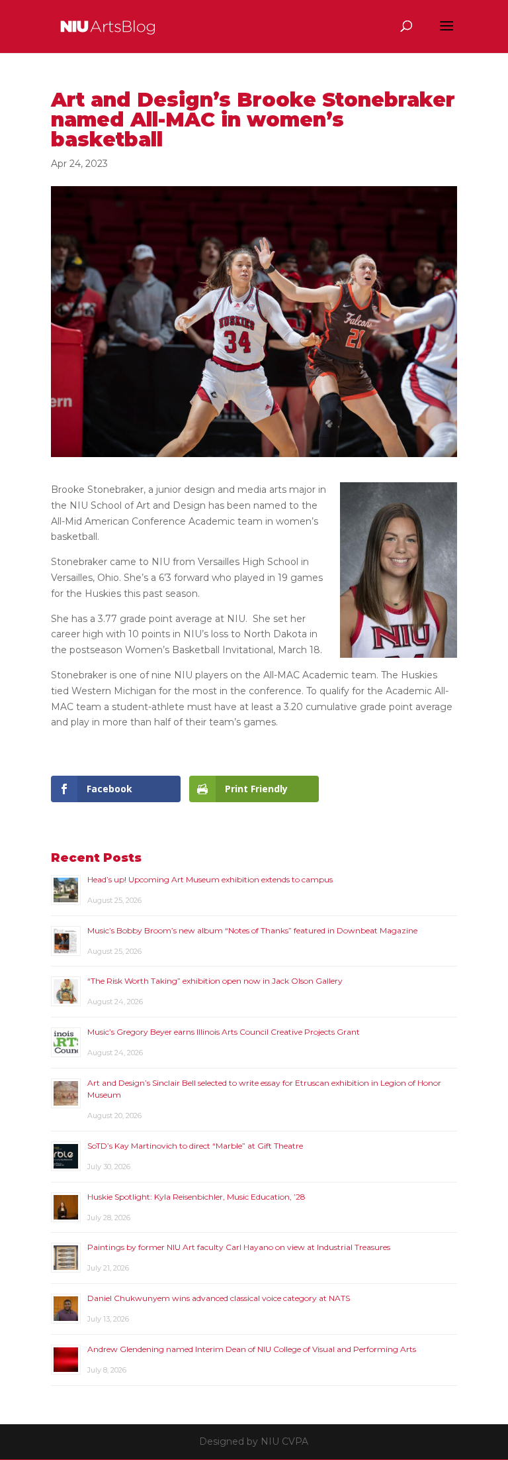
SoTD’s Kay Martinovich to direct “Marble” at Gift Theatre (195, 1146)
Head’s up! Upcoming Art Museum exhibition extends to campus (210, 879)
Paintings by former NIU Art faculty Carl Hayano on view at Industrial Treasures (238, 1247)
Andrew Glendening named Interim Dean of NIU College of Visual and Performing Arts (251, 1349)
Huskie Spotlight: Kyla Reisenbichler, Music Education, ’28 (196, 1197)
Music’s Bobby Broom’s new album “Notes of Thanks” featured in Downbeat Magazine (252, 930)
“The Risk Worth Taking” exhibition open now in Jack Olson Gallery (215, 981)
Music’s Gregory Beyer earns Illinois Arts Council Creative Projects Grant (223, 1032)
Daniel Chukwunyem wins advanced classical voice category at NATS (218, 1298)
